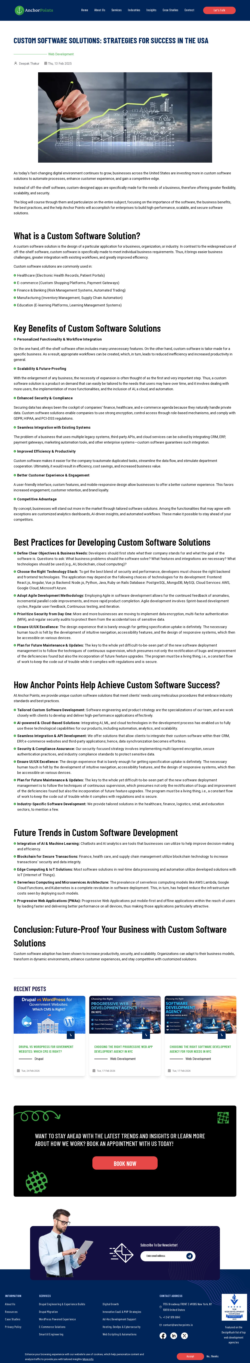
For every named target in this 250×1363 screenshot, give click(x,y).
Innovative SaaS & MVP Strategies (122, 1311)
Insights (151, 10)
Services (117, 10)
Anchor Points (29, 695)
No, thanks (213, 1356)
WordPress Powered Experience (57, 1319)
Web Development (61, 54)
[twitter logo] (184, 1335)
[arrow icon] (71, 1035)
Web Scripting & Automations (120, 1334)
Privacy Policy (13, 1327)
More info (88, 1359)
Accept (190, 1356)
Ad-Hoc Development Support (119, 1319)
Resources (11, 1311)
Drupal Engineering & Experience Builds (62, 1304)
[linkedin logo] (173, 1335)
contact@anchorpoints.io (178, 1325)
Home (84, 10)
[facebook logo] (163, 1335)
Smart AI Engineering (51, 1334)
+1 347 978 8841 (171, 1317)
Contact (189, 10)
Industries (134, 10)
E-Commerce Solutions (52, 1327)
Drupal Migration (48, 1311)
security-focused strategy (103, 749)
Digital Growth (111, 1304)
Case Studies (170, 10)
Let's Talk (219, 10)
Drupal (39, 1059)
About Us (99, 10)
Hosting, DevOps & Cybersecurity (121, 1327)
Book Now (125, 1163)
